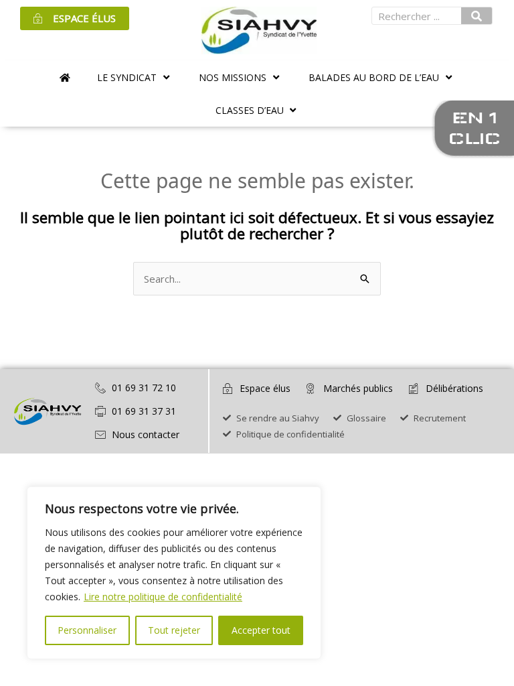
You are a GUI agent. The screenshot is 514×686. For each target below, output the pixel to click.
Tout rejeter (174, 630)
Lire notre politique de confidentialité (163, 596)
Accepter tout (261, 630)
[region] (174, 572)
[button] (134, 77)
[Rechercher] (476, 15)
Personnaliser (87, 630)
